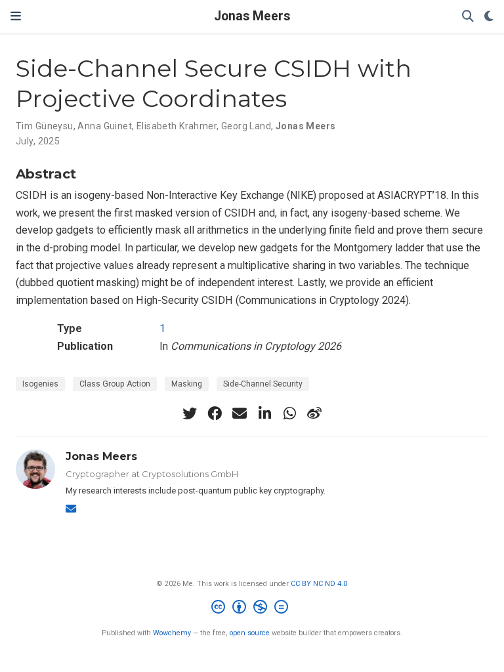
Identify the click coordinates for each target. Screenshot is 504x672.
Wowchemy (172, 633)
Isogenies (40, 383)
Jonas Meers (252, 16)
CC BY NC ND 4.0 (319, 583)
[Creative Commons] (252, 608)
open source (250, 633)
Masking (186, 383)
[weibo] (314, 413)
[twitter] (190, 413)
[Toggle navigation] (15, 16)
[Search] (468, 16)
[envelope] (239, 413)
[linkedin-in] (264, 413)
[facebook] (214, 413)
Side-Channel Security (263, 383)
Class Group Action (114, 383)
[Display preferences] (489, 16)
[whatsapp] (289, 413)
